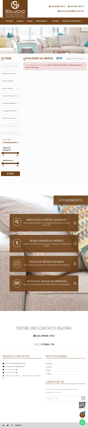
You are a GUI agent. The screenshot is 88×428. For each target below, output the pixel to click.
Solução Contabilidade (71, 21)
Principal (9, 21)
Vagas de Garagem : (7, 149)
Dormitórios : (8, 160)
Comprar (19, 21)
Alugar (30, 21)
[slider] (3, 142)
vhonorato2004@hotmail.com (15, 363)
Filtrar (11, 174)
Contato (55, 21)
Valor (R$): (7, 139)
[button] (10, 73)
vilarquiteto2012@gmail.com (15, 366)
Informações (41, 21)
